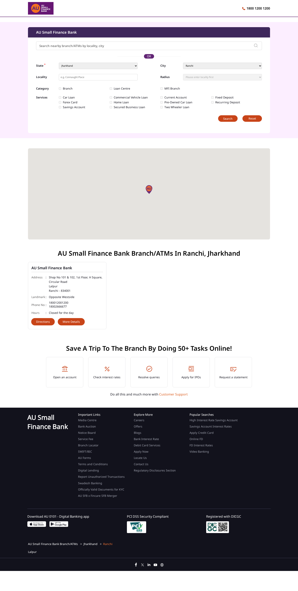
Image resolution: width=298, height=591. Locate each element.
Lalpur (32, 552)
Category (42, 88)
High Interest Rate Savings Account (214, 420)
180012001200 (58, 303)
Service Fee (85, 439)
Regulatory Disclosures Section (155, 470)
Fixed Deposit (224, 97)
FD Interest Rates (202, 445)
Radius (165, 77)
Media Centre (87, 420)
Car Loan (69, 97)
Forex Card (70, 102)
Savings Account (74, 107)
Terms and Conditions (93, 464)
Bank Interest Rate (146, 439)
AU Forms (84, 458)
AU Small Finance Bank (51, 267)
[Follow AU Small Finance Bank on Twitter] (142, 564)
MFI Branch (172, 88)
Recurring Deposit (227, 102)
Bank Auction (87, 426)
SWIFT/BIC (85, 451)
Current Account (175, 97)
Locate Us (140, 458)
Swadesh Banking (90, 483)
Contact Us (141, 464)
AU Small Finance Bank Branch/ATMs (53, 544)
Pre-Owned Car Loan (178, 102)
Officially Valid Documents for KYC (101, 489)
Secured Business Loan (129, 107)
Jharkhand (91, 544)
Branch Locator (88, 445)
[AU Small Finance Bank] (41, 9)
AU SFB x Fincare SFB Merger (97, 496)
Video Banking (199, 451)
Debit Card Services (147, 445)
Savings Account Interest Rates (211, 426)
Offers (138, 426)
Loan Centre (122, 88)
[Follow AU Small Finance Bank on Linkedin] (149, 564)
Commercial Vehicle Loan (131, 97)
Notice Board (87, 433)
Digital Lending (88, 470)
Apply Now (141, 451)
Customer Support (173, 394)
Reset (252, 118)
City (163, 65)
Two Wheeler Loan (176, 107)
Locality (41, 77)
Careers (139, 420)
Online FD (197, 439)
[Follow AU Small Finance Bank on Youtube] (155, 564)
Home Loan (121, 102)
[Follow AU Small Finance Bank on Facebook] (136, 564)
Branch (68, 88)
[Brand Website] (162, 564)
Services (41, 97)
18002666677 (58, 306)
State (40, 65)
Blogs (137, 433)
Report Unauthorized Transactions (101, 477)
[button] (149, 189)
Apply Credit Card (202, 433)
